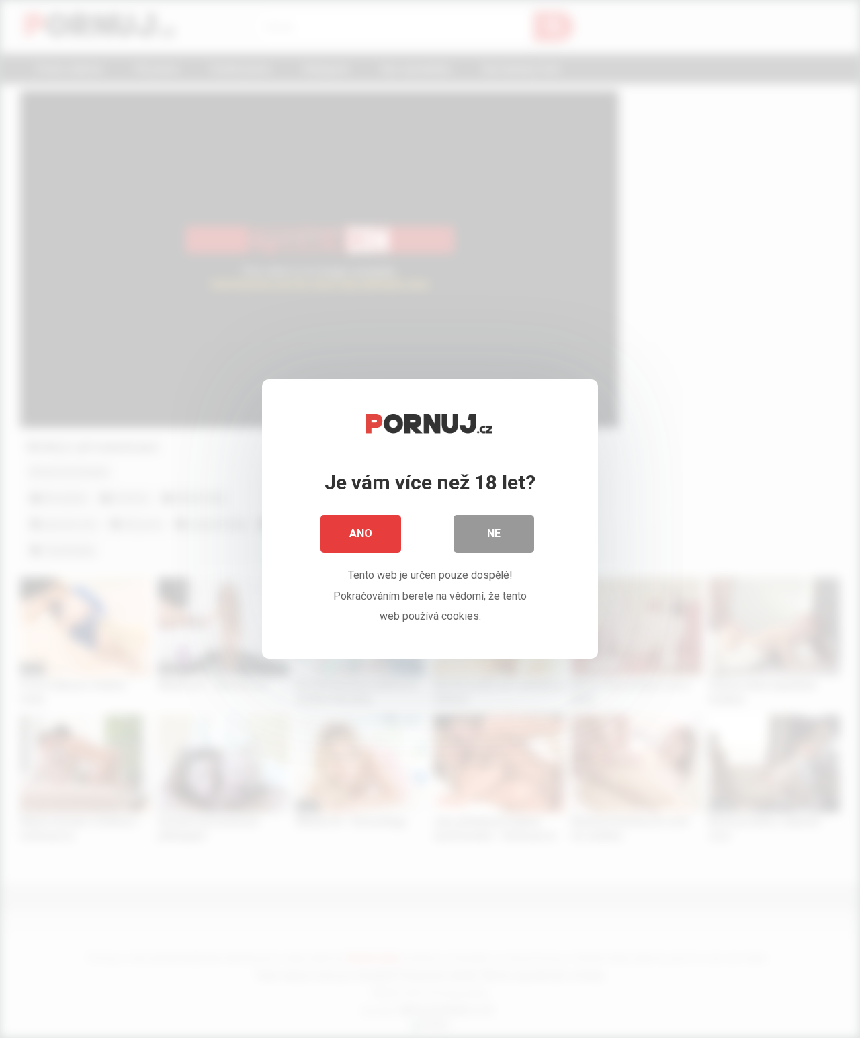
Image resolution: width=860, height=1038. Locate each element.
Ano (360, 533)
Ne (494, 533)
